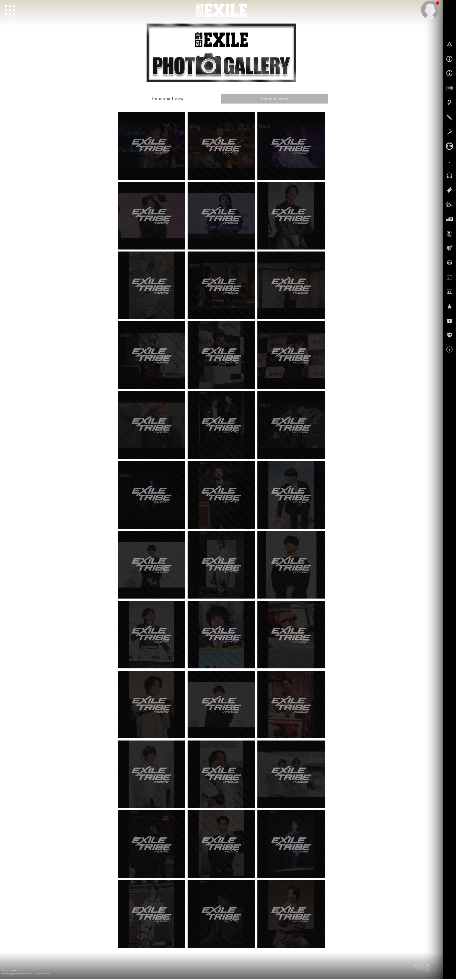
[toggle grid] (10, 10)
